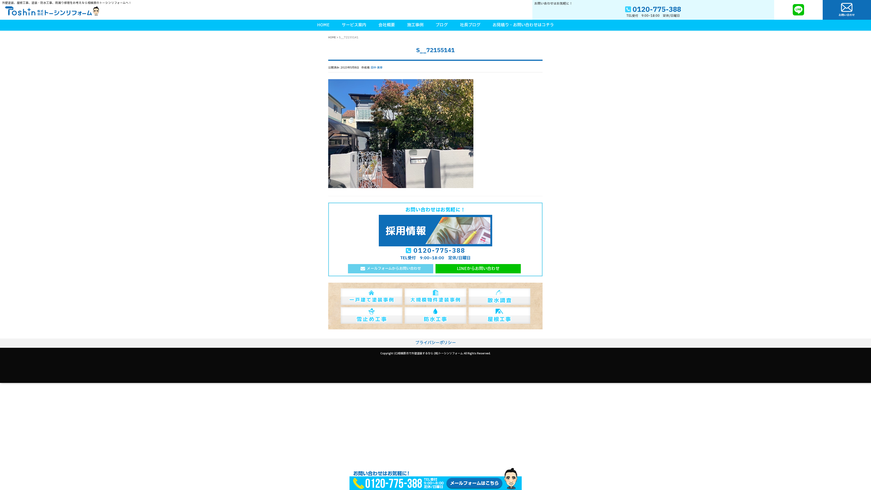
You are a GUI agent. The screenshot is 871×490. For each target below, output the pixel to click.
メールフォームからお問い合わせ (394, 268)
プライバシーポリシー (435, 343)
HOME (332, 37)
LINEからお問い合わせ (478, 269)
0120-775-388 (439, 250)
